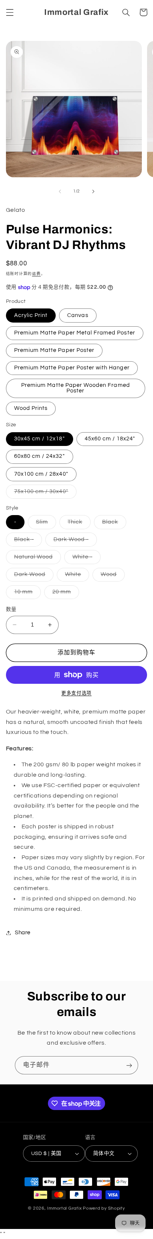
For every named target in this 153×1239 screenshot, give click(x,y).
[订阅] (129, 1065)
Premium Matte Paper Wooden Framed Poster (75, 388)
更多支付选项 (76, 693)
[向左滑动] (60, 191)
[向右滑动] (93, 191)
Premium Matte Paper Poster (54, 350)
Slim (44, 524)
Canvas (77, 315)
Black (113, 524)
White (76, 576)
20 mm (64, 594)
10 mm (26, 594)
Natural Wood (36, 559)
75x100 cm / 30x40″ (44, 493)
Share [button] (22, 932)
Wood (111, 576)
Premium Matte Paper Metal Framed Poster (74, 333)
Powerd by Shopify (104, 1208)
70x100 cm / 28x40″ (41, 474)
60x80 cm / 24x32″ (39, 456)
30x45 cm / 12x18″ (39, 438)
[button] (9, 12)
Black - (26, 541)
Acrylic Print (31, 315)
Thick (78, 524)
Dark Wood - (73, 541)
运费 (36, 274)
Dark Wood (32, 576)
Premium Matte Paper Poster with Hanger (72, 368)
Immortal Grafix (64, 1208)
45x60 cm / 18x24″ (110, 438)
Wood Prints (31, 408)
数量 (11, 609)
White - (85, 559)
